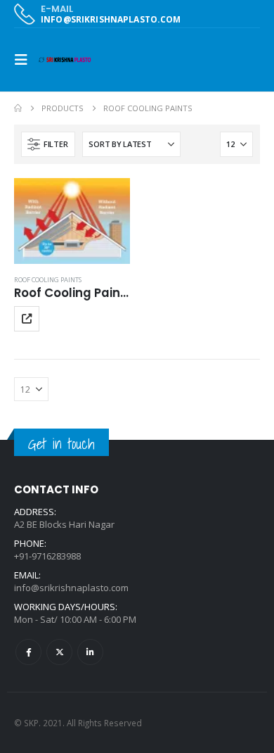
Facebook (28, 652)
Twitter (59, 652)
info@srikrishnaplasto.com (71, 587)
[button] (25, 60)
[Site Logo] (65, 60)
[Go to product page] (72, 221)
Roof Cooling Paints (47, 279)
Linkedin (90, 652)
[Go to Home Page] (18, 108)
